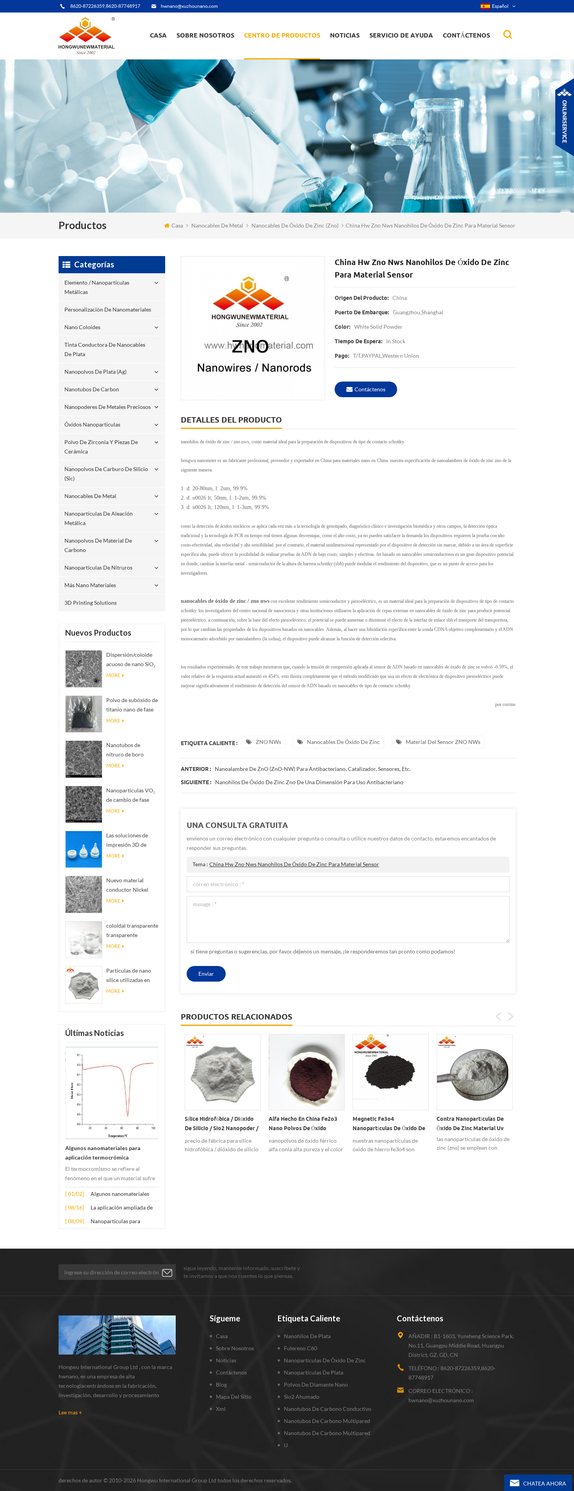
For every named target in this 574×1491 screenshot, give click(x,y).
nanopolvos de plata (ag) (289, 51)
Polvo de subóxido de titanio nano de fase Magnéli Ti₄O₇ (132, 705)
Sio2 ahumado (301, 1396)
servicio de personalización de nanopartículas (219, 52)
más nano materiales (90, 585)
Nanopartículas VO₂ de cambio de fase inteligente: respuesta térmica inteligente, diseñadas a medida (132, 796)
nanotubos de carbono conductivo (327, 1408)
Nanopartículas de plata (313, 1372)
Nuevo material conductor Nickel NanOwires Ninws (128, 885)
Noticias (345, 35)
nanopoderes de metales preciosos (289, 49)
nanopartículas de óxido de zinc (325, 1360)
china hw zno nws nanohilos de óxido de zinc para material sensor (294, 864)
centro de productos (282, 35)
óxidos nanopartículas (92, 424)
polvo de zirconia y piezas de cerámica (101, 447)
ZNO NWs (268, 741)
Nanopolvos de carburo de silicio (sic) (106, 474)
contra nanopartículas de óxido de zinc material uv (470, 1123)
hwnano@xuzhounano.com (189, 6)
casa (158, 35)
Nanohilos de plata (307, 1336)
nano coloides (82, 327)
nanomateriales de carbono (368, 51)
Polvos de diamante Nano (316, 1384)
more (113, 675)
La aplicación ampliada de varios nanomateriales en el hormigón (124, 1208)
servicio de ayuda (401, 35)
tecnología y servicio (205, 58)
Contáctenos (466, 35)
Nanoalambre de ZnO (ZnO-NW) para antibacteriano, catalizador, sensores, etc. (313, 768)
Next (510, 1016)
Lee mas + (70, 1412)
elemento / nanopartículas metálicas (280, 58)
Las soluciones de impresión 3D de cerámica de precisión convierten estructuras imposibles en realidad (131, 840)
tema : (286, 864)
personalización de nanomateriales (272, 55)
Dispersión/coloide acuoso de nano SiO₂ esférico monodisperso (130, 660)
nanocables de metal (217, 225)
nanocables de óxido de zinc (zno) (295, 225)
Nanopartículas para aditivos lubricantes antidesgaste (115, 1222)
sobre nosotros (205, 35)
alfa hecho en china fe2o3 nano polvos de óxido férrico (303, 1125)
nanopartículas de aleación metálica (98, 518)
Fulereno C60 (300, 1348)
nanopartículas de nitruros (98, 567)
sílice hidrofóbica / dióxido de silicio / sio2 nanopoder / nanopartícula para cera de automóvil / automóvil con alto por (221, 1125)
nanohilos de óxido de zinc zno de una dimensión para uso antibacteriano (309, 782)
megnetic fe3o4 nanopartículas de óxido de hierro (389, 1125)
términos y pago (201, 55)
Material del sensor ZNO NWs (443, 741)
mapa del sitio (233, 1396)
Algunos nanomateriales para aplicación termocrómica (103, 1153)
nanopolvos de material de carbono (98, 545)
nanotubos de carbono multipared (327, 1421)
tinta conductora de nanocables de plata (104, 349)
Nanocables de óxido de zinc (343, 741)
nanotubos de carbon (91, 389)
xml (221, 1408)
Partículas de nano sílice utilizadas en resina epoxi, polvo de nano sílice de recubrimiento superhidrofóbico (129, 976)
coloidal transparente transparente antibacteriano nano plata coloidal (132, 931)
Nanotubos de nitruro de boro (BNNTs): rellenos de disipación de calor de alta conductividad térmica (132, 750)
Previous (499, 1016)
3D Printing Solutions (90, 602)
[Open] (564, 117)
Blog (221, 1384)
